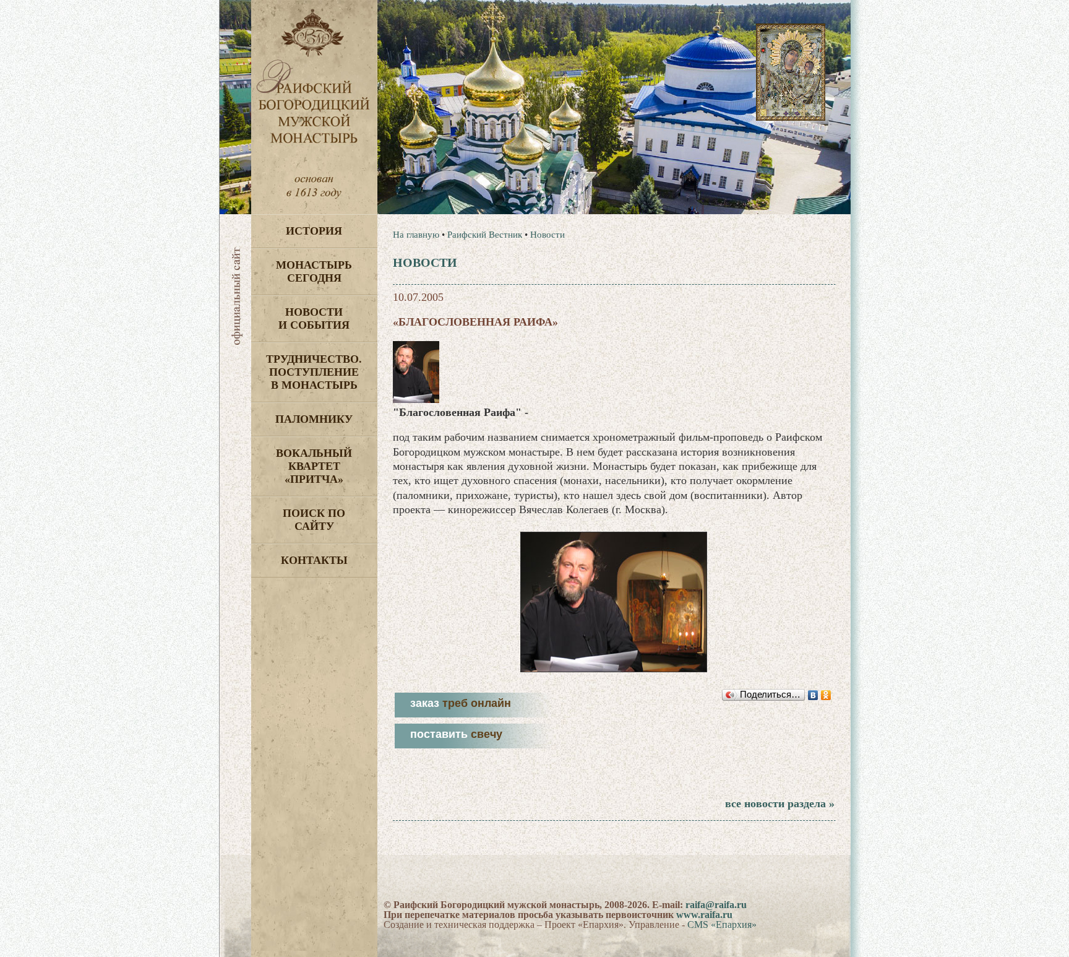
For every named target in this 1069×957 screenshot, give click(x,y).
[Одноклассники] (826, 695)
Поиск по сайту (314, 519)
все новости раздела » (780, 803)
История (314, 231)
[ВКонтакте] (813, 695)
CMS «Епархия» (722, 924)
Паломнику (314, 419)
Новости (547, 235)
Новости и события (314, 318)
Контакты (314, 560)
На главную (416, 235)
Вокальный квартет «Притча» (314, 466)
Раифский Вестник (484, 235)
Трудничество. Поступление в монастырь (314, 372)
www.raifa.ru (704, 914)
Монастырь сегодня (314, 271)
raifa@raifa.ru (716, 904)
